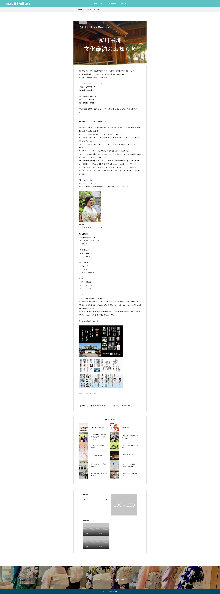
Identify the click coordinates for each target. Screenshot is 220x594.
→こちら (95, 394)
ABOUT (103, 3)
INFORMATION (112, 3)
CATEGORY (123, 3)
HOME (95, 3)
